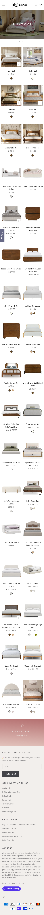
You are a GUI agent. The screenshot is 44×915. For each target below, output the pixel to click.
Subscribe (11, 774)
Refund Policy (7, 796)
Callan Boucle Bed (11, 666)
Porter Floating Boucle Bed (12, 836)
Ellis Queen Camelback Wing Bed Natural (33, 543)
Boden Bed (33, 71)
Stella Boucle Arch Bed (11, 704)
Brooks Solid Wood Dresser (11, 269)
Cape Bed (11, 109)
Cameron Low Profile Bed (11, 463)
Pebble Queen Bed (32, 424)
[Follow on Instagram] (3, 897)
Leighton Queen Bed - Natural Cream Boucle (18, 824)
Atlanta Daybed (32, 583)
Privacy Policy (7, 800)
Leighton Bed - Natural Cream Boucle (33, 464)
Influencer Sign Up (9, 812)
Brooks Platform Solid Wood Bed (33, 270)
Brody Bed (32, 109)
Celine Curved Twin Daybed (33, 186)
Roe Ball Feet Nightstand (11, 344)
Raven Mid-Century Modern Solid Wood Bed (11, 626)
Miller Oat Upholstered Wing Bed (11, 229)
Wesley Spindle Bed (11, 383)
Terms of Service (8, 804)
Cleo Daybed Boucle (11, 542)
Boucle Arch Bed (8, 832)
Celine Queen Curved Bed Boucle (11, 584)
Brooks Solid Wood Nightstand (33, 229)
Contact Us (6, 788)
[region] (22, 730)
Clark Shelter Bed (11, 148)
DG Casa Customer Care (11, 792)
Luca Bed (11, 71)
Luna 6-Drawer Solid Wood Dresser (33, 384)
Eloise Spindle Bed (32, 148)
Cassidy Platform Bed (32, 704)
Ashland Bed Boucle (32, 306)
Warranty (5, 808)
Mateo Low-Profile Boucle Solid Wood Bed (11, 425)
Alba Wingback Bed (11, 306)
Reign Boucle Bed (32, 501)
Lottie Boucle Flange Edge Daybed (11, 187)
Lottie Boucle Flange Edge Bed (32, 626)
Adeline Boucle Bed (33, 344)
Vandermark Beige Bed (33, 666)
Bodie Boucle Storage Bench (11, 502)
